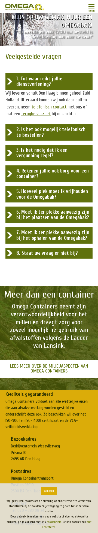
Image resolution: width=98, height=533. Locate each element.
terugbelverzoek (36, 113)
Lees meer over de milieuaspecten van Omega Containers (49, 368)
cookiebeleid (54, 522)
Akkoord (49, 491)
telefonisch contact (49, 107)
